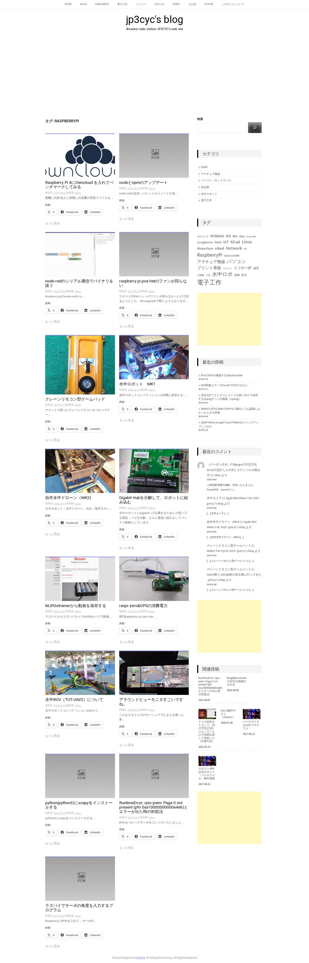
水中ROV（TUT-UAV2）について (74, 700)
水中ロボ (159, 4)
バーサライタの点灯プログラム (251, 725)
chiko (217, 475)
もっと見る (52, 223)
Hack (218, 242)
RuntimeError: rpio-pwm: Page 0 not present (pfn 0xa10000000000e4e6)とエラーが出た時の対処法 (153, 807)
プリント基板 (209, 267)
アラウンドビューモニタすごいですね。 (151, 702)
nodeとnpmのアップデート (143, 182)
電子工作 (122, 4)
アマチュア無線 (210, 174)
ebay (242, 236)
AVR (228, 236)
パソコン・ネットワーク (216, 180)
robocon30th (231, 255)
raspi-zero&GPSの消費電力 (143, 606)
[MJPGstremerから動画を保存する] (80, 579)
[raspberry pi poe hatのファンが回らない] (154, 254)
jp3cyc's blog (154, 19)
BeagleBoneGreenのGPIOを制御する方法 (237, 681)
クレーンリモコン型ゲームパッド (75, 399)
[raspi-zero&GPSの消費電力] (154, 579)
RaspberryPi (209, 255)
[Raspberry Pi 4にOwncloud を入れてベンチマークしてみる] (80, 156)
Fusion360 (251, 236)
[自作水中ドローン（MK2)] (80, 471)
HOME (68, 4)
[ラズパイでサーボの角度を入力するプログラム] (80, 878)
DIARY (176, 4)
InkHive (140, 957)
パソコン (141, 4)
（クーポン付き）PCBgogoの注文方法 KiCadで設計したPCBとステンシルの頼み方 (233, 469)
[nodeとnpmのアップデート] (154, 156)
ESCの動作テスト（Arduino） (228, 714)
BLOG (83, 4)
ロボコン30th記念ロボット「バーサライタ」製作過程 (206, 773)
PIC (245, 249)
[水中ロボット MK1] (154, 357)
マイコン (227, 268)
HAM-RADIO (102, 4)
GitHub (208, 4)
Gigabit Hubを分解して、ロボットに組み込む (153, 500)
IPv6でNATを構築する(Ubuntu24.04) (221, 375)
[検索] (255, 127)
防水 (244, 275)
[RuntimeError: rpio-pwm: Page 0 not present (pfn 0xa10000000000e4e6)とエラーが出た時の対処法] (154, 776)
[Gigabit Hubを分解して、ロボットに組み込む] (154, 471)
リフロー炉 (243, 268)
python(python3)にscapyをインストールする (79, 805)
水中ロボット (209, 194)
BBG (235, 236)
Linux (247, 242)
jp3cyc (78, 192)
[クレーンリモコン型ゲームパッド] (80, 364)
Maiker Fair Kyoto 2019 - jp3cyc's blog (230, 551)
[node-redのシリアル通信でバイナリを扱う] (80, 254)
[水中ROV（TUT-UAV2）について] (80, 672)
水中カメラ (214, 498)
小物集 (200, 275)
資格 (237, 275)
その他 (192, 4)
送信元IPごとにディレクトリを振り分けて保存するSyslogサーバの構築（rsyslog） (228, 397)
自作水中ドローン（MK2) (68, 498)
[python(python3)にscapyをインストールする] (80, 776)
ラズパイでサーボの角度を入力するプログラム (79, 908)
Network (234, 248)
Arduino (217, 235)
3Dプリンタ (203, 236)
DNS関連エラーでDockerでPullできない (224, 385)
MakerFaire (205, 248)
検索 (200, 119)
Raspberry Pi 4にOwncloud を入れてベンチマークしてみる (79, 184)
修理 (256, 268)
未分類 (205, 187)
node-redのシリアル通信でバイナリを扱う (79, 283)
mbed (219, 248)
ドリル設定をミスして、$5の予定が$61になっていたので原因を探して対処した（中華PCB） (206, 731)
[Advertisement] (154, 72)
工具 (208, 275)
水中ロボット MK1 (137, 384)
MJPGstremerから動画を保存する (75, 606)
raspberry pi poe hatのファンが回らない (153, 283)
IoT (226, 241)
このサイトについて (233, 4)
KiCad (235, 241)
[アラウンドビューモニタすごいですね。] (154, 672)
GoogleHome (205, 242)
